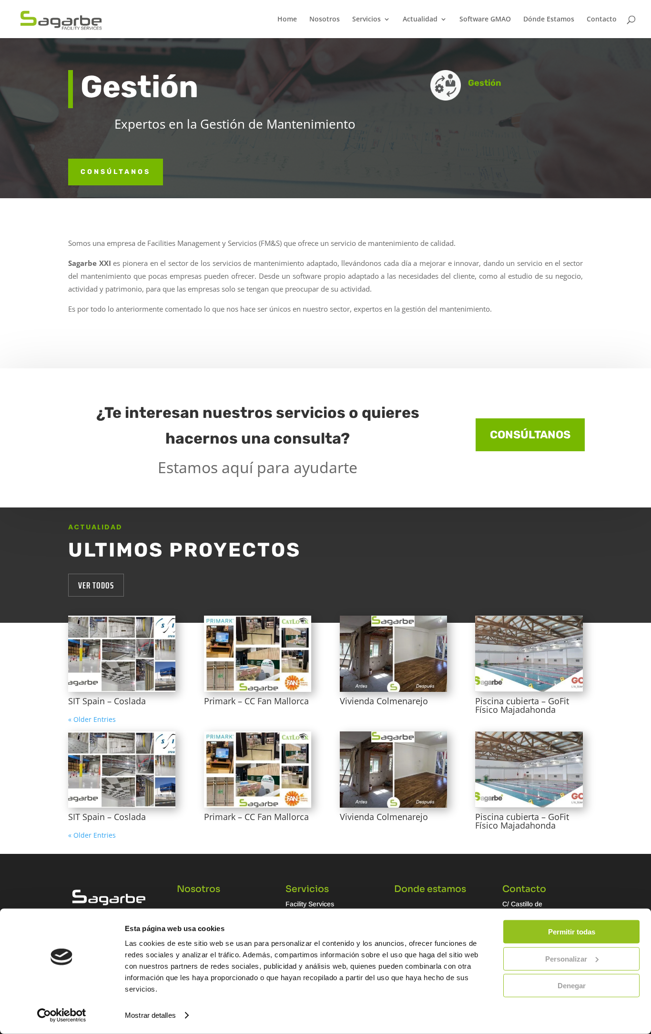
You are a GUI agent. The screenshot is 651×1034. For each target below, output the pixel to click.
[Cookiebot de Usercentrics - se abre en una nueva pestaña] (61, 1015)
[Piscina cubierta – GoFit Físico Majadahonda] (528, 654)
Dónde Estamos (548, 19)
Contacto (602, 19)
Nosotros (324, 19)
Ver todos (96, 585)
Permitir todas (571, 932)
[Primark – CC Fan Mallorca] (257, 654)
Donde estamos (430, 889)
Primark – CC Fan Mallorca (256, 701)
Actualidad (420, 19)
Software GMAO (485, 19)
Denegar (572, 986)
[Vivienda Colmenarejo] (393, 654)
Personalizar (566, 958)
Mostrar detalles (150, 1015)
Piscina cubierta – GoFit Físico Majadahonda (522, 705)
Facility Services (309, 904)
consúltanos (116, 172)
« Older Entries (92, 719)
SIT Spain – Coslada (107, 701)
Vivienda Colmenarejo (384, 701)
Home (287, 19)
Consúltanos (530, 434)
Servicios (366, 19)
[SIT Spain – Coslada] (121, 654)
